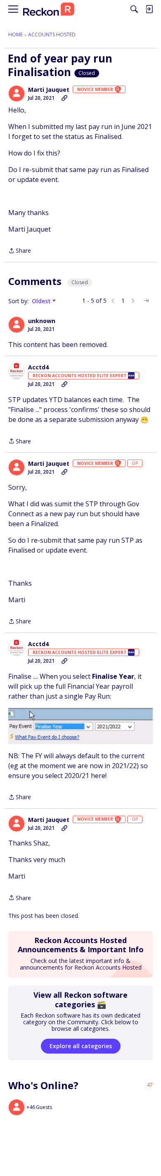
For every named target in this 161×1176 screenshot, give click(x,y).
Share (19, 251)
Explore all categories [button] (81, 1046)
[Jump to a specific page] (146, 300)
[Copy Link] (64, 98)
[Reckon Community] (48, 9)
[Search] (134, 9)
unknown (41, 321)
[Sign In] (149, 9)
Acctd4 (38, 367)
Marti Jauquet (48, 89)
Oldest (42, 301)
